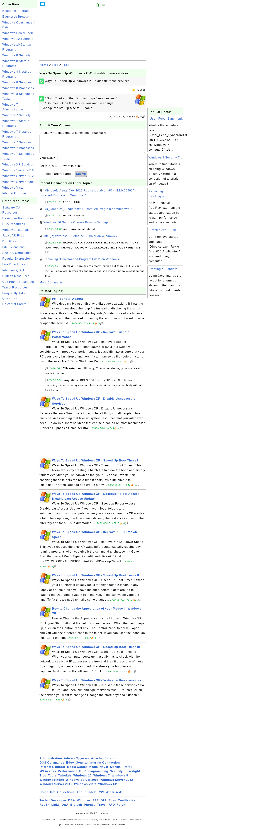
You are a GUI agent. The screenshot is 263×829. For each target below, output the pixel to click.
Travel (102, 804)
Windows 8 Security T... (165, 157)
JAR (95, 800)
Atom (110, 792)
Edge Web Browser (16, 16)
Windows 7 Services (16, 142)
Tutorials (65, 775)
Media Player (98, 766)
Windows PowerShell (17, 33)
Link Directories (13, 264)
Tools (52, 775)
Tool (65, 64)
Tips (55, 64)
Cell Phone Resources (18, 281)
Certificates (126, 800)
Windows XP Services (18, 164)
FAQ (111, 804)
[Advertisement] (19, 361)
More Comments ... (53, 282)
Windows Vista (13, 187)
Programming (98, 771)
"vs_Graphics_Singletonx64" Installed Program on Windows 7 (87, 208)
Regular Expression (16, 258)
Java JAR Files (13, 235)
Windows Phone (52, 779)
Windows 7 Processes (18, 148)
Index (91, 792)
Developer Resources (17, 218)
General (82, 762)
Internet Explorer (14, 193)
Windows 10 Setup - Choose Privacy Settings (76, 222)
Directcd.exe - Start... (163, 230)
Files (112, 800)
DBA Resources (13, 224)
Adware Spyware (76, 758)
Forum (121, 804)
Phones (90, 804)
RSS (101, 792)
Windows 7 (101, 775)
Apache (97, 758)
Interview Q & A (13, 270)
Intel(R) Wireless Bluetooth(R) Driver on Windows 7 (80, 236)
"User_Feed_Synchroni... (166, 118)
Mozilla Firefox (121, 766)
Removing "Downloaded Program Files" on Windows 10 (83, 259)
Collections (66, 792)
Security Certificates (16, 252)
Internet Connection (104, 762)
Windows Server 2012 (18, 175)
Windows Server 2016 (18, 170)
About (81, 792)
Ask (119, 792)
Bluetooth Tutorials (16, 10)
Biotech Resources (16, 276)
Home (44, 64)
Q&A (65, 804)
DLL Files (9, 241)
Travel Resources (15, 287)
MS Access (48, 771)
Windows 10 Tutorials (17, 38)
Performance (67, 771)
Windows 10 (82, 775)
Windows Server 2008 (18, 181)
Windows (84, 800)
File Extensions (13, 247)
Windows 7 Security (16, 115)
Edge (70, 762)
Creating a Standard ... (164, 269)
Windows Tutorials (15, 229)
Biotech (76, 804)
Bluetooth (112, 758)
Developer (58, 800)
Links (55, 804)
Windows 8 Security (16, 55)
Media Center (77, 766)
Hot (52, 792)
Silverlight (132, 771)
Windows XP (107, 784)
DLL (104, 800)
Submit (81, 173)
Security (116, 771)
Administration (51, 758)
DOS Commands (52, 762)
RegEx (45, 804)
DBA (71, 800)
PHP (82, 771)
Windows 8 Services (16, 82)
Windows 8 (120, 775)
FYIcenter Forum (14, 303)
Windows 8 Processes (18, 88)
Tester (44, 800)
